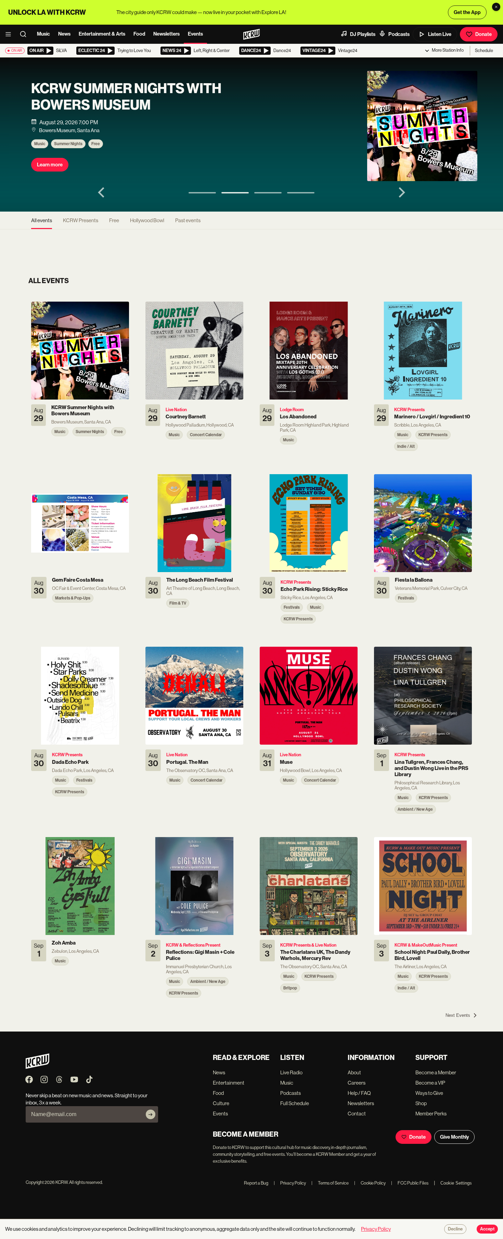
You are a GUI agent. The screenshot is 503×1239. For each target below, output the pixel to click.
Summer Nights (68, 143)
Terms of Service (330, 1183)
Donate (483, 34)
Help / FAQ (359, 1093)
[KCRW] (37, 1067)
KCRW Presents (80, 220)
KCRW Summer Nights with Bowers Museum (126, 96)
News (64, 34)
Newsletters (166, 34)
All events (41, 220)
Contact (357, 1113)
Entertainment (228, 1083)
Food (139, 34)
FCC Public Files (409, 1183)
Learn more (50, 165)
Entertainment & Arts (102, 34)
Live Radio (291, 1072)
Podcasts (399, 34)
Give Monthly (454, 1137)
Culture (221, 1103)
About (354, 1072)
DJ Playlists (362, 34)
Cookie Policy (370, 1183)
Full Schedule (294, 1103)
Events (195, 34)
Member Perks (431, 1113)
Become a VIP (430, 1083)
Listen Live (439, 34)
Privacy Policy (290, 1183)
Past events (188, 220)
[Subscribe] (150, 1114)
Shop (421, 1103)
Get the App (467, 12)
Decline (455, 1229)
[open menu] (10, 34)
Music (43, 34)
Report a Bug (256, 1183)
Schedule (484, 50)
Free (95, 143)
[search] (25, 34)
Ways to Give (429, 1093)
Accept (487, 1229)
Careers (356, 1083)
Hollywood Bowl (147, 220)
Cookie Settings (456, 1183)
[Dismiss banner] (496, 7)
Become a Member (435, 1072)
